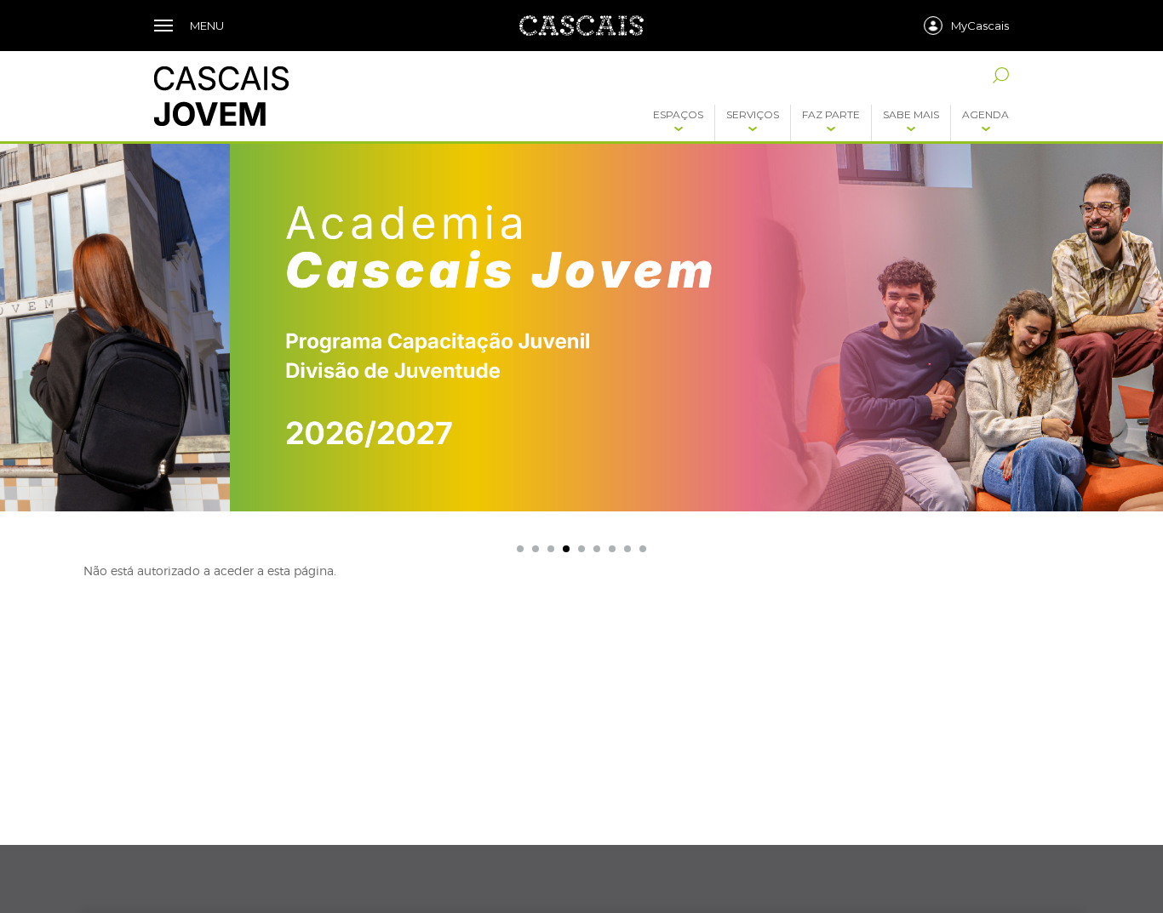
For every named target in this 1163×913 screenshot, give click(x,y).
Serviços (752, 114)
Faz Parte (831, 114)
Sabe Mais (911, 114)
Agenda (985, 114)
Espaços (678, 114)
